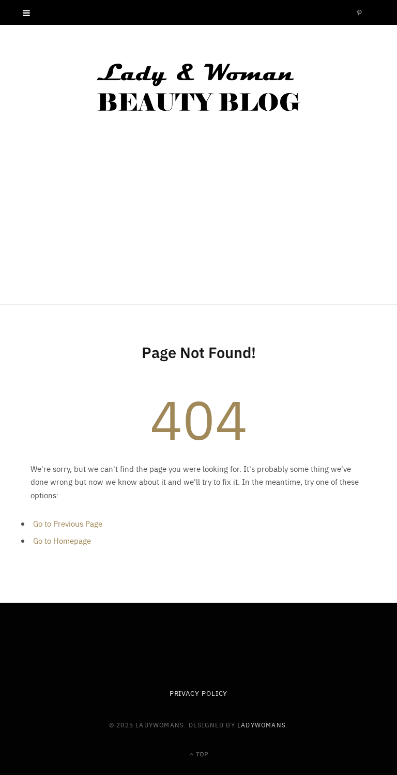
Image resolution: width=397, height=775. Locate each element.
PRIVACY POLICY (199, 693)
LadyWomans (261, 724)
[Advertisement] (198, 226)
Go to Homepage (62, 540)
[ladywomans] (198, 87)
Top (201, 753)
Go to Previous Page (67, 523)
